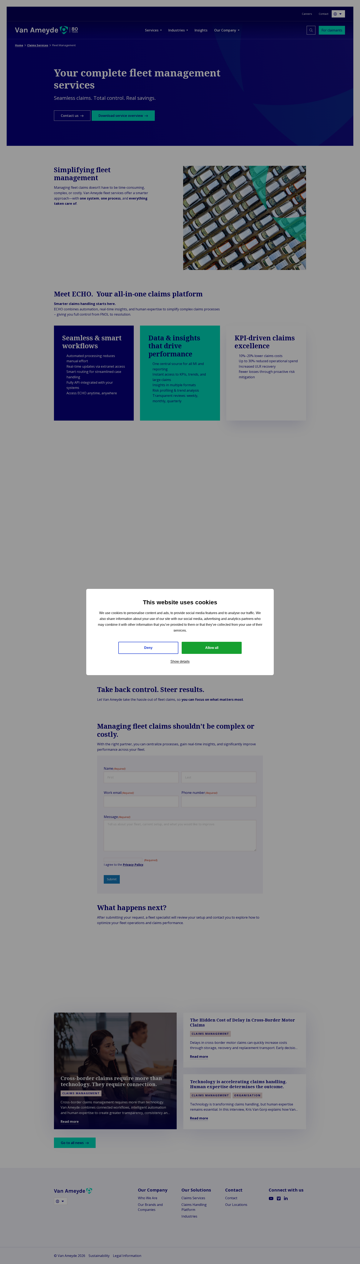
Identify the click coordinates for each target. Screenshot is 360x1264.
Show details (180, 661)
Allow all (211, 647)
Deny (148, 647)
